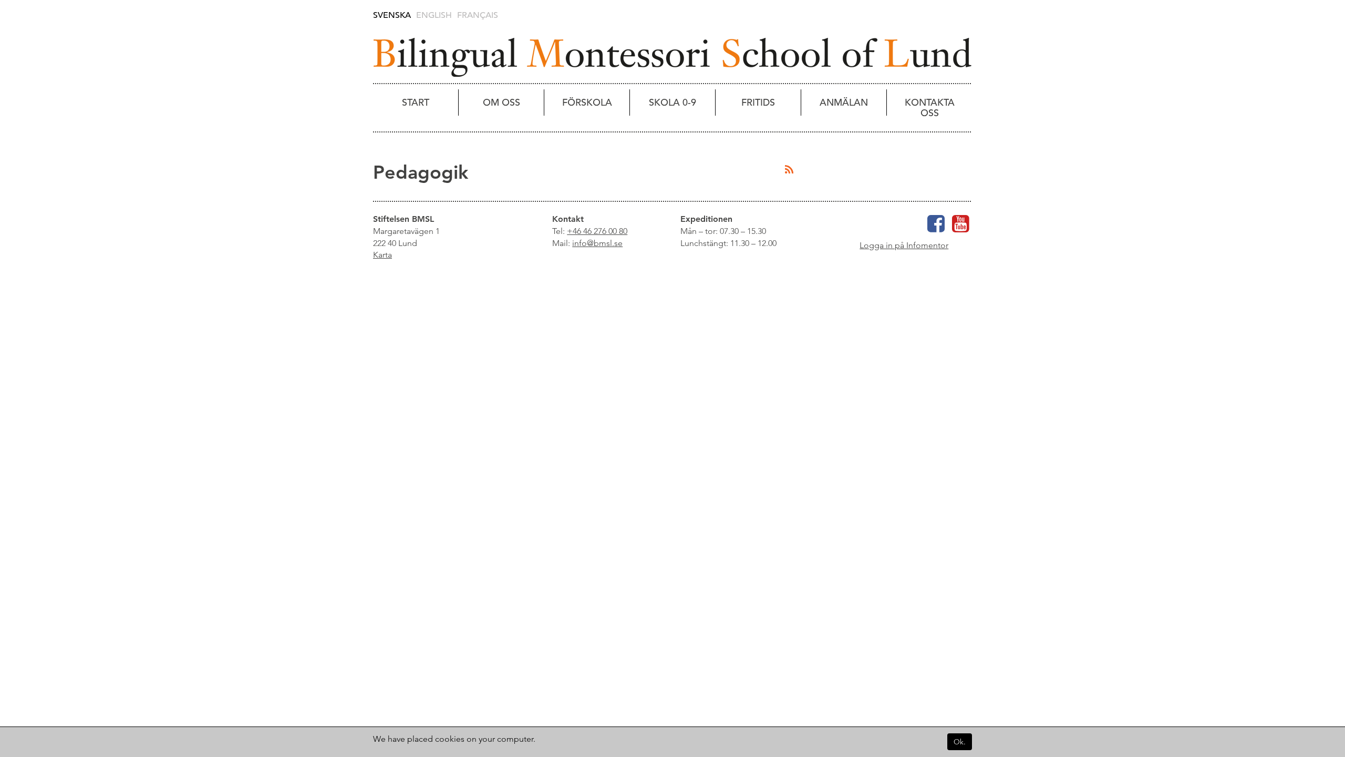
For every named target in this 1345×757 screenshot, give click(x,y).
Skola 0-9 (672, 102)
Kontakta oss (930, 107)
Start (415, 102)
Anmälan (844, 102)
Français (477, 15)
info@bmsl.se (597, 243)
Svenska (392, 15)
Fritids (758, 102)
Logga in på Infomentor (904, 245)
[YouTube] (960, 228)
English (434, 15)
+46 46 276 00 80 (597, 231)
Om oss (501, 102)
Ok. (960, 741)
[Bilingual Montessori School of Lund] (672, 57)
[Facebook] (936, 228)
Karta (382, 255)
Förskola (587, 102)
